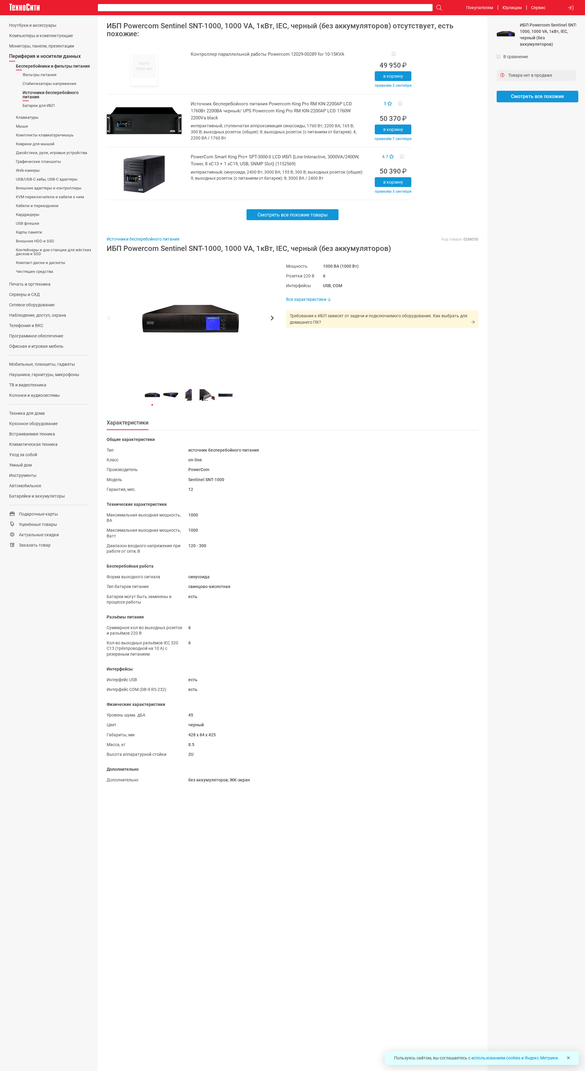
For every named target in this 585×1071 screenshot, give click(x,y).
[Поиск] (437, 8)
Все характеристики (306, 299)
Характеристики (127, 422)
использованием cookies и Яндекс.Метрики (514, 1057)
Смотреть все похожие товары (292, 215)
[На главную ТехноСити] (24, 7)
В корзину (393, 76)
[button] (187, 319)
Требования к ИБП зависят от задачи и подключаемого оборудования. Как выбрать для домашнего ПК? (378, 319)
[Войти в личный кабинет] (570, 8)
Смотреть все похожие (537, 96)
